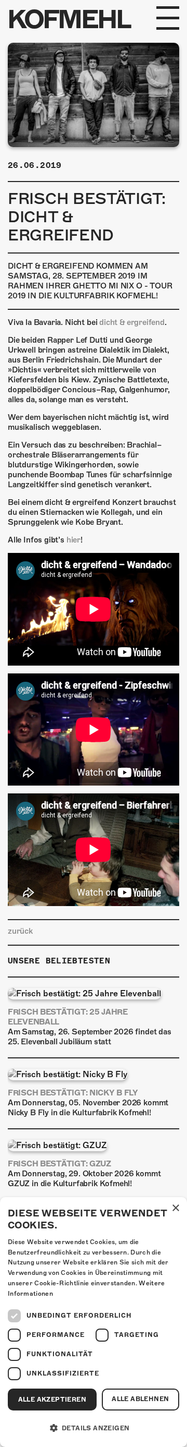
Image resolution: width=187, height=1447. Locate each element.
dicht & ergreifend (132, 322)
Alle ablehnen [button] (140, 1399)
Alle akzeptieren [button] (52, 1399)
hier (73, 540)
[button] (93, 1428)
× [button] (175, 1208)
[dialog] (93, 1322)
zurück (20, 931)
